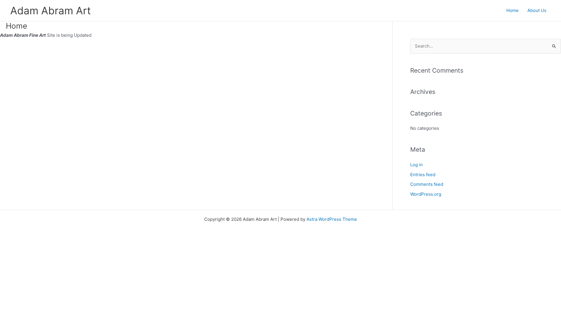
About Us (536, 10)
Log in (416, 164)
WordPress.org (425, 194)
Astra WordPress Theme (332, 219)
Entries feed (422, 174)
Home (512, 10)
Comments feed (426, 184)
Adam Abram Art (50, 10)
